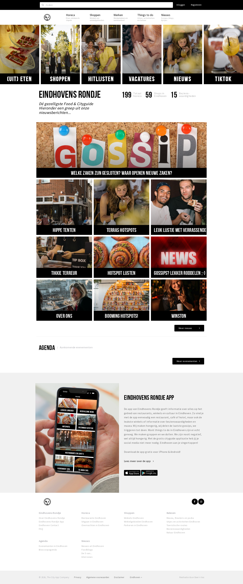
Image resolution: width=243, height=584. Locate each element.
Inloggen (181, 4)
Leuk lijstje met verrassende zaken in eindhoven (198, 230)
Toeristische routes (177, 525)
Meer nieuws (185, 328)
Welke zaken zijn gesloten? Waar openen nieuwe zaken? (121, 173)
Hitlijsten (101, 78)
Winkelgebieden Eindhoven (138, 521)
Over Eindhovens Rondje (52, 517)
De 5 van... (86, 553)
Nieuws (182, 78)
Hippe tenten (64, 230)
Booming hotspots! (121, 316)
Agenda (47, 347)
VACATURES (142, 78)
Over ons (64, 316)
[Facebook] (195, 502)
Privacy (77, 577)
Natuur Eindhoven (176, 532)
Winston (178, 316)
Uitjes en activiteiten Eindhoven (183, 521)
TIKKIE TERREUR (64, 273)
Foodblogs (87, 549)
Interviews (87, 556)
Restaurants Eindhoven (93, 517)
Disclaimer (119, 577)
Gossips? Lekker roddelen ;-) (179, 273)
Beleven (171, 513)
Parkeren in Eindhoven (135, 525)
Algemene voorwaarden (97, 577)
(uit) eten (19, 78)
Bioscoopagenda (48, 549)
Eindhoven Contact (49, 525)
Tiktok (223, 78)
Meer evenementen (187, 361)
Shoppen (60, 78)
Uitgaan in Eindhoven (92, 521)
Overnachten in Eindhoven (95, 525)
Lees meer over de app (137, 461)
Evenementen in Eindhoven (53, 546)
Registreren (196, 4)
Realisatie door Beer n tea (191, 577)
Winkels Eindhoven (134, 517)
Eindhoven (135, 577)
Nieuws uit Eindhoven (92, 546)
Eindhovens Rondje (50, 513)
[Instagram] (201, 502)
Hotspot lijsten (122, 273)
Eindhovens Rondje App (51, 521)
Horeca (85, 513)
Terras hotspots (122, 230)
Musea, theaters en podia (180, 517)
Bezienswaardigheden (178, 528)
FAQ (41, 528)
